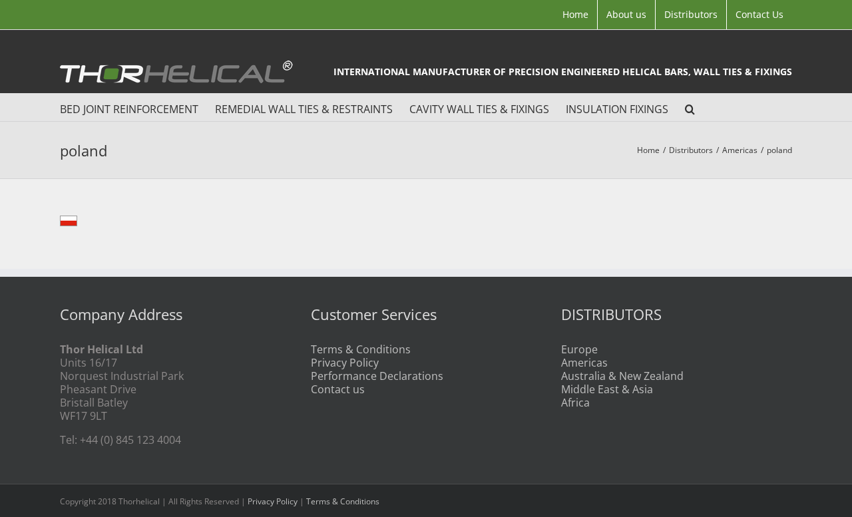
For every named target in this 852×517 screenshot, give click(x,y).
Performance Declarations (377, 376)
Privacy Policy (345, 362)
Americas (584, 362)
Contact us (338, 389)
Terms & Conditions (361, 349)
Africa (575, 402)
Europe (579, 349)
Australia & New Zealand (622, 376)
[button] (690, 107)
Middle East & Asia (607, 389)
